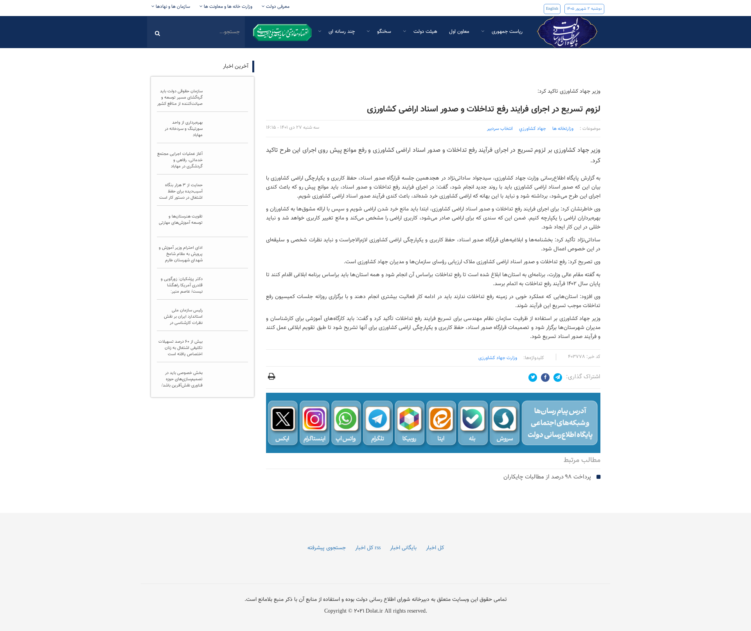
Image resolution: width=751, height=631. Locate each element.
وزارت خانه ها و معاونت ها (227, 6)
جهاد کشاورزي (532, 128)
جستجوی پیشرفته (326, 548)
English (552, 9)
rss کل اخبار (368, 548)
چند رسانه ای (341, 32)
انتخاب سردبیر (500, 128)
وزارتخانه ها (562, 128)
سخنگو (383, 32)
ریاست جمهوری (506, 32)
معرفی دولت (277, 6)
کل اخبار (435, 548)
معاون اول (459, 32)
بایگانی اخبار (403, 548)
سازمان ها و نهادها (172, 6)
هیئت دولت (424, 32)
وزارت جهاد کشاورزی (497, 357)
